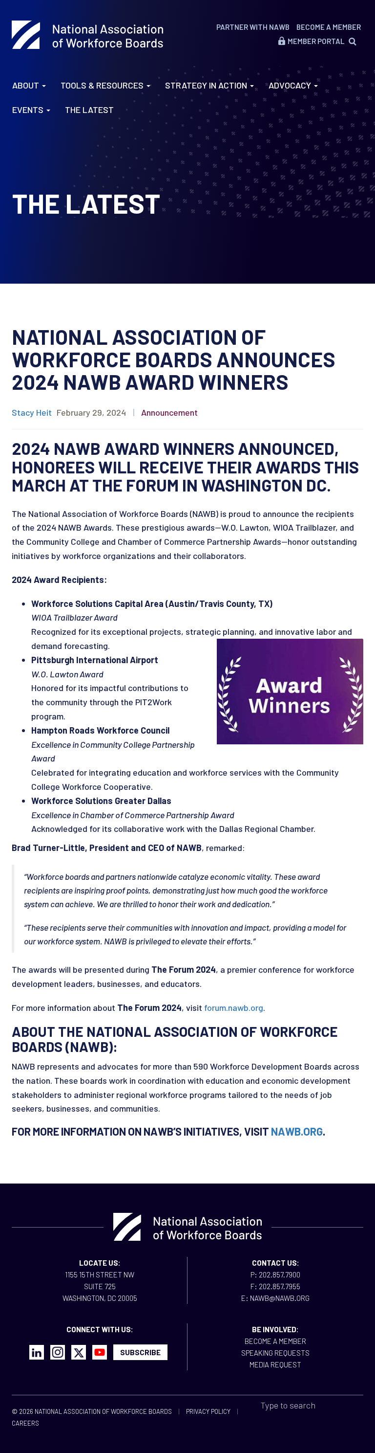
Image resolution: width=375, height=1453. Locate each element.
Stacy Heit (32, 412)
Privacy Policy (208, 1411)
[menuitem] (356, 41)
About (26, 85)
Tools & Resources (103, 85)
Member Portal (316, 41)
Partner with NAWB (253, 26)
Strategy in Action (207, 85)
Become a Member (328, 26)
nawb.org (297, 1131)
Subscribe (140, 1352)
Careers (25, 1423)
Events (28, 109)
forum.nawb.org (233, 1007)
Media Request (275, 1364)
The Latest (89, 109)
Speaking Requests (275, 1352)
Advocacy (291, 85)
